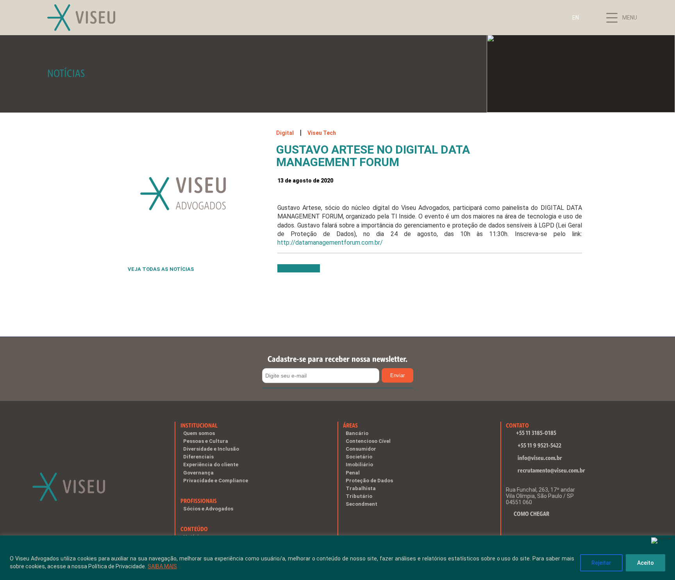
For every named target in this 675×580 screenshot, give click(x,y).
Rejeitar (601, 563)
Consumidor (361, 449)
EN (575, 17)
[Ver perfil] (325, 270)
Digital (285, 133)
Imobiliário (359, 464)
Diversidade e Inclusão (211, 449)
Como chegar (531, 513)
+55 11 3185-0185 (536, 433)
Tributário (359, 496)
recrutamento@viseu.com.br (551, 470)
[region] (337, 557)
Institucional (199, 425)
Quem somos (199, 433)
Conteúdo (194, 529)
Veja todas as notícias (161, 269)
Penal (353, 473)
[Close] (661, 540)
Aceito (645, 563)
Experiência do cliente (210, 464)
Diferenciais (198, 457)
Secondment (361, 504)
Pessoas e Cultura (205, 441)
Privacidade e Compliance (215, 480)
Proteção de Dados (369, 480)
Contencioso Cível (368, 441)
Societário (359, 457)
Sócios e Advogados (208, 509)
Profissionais (198, 501)
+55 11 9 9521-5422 (539, 445)
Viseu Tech (321, 133)
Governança (198, 473)
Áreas (350, 425)
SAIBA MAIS (162, 566)
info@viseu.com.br (540, 458)
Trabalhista (361, 488)
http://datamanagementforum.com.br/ (330, 242)
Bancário (357, 433)
